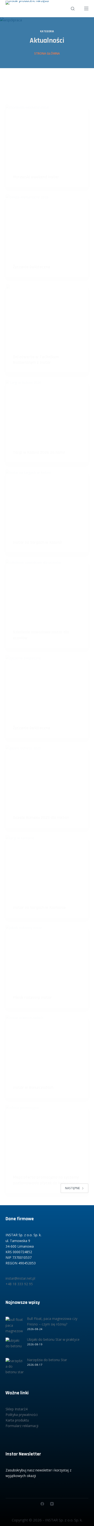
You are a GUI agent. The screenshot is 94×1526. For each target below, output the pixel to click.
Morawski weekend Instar (36, 177)
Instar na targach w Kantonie (39, 907)
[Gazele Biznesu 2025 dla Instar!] (47, 776)
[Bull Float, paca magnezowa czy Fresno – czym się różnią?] (15, 1326)
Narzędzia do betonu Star (47, 1359)
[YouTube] (52, 1504)
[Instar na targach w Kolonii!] (47, 501)
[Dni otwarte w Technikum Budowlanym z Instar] (47, 315)
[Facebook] (42, 1504)
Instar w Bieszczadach (33, 1087)
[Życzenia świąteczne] (47, 225)
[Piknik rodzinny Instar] (47, 956)
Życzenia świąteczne (31, 267)
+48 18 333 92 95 (19, 1284)
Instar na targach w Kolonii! (37, 542)
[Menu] (86, 8)
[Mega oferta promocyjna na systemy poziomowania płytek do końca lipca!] (47, 1136)
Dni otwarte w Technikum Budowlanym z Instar (36, 359)
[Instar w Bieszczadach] (47, 1046)
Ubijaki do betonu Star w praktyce (53, 1339)
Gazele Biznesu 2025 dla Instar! (41, 817)
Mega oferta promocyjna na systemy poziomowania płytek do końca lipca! (46, 1180)
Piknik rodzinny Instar (32, 997)
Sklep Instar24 (16, 1409)
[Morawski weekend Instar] (47, 136)
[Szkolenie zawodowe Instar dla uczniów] (47, 591)
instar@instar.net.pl (20, 1278)
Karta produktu (17, 1420)
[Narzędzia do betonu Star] (15, 1367)
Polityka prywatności (22, 1414)
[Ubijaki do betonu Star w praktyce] (15, 1347)
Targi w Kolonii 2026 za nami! (39, 452)
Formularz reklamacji (22, 1425)
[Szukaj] (72, 8)
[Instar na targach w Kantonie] (47, 866)
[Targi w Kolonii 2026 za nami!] (47, 411)
